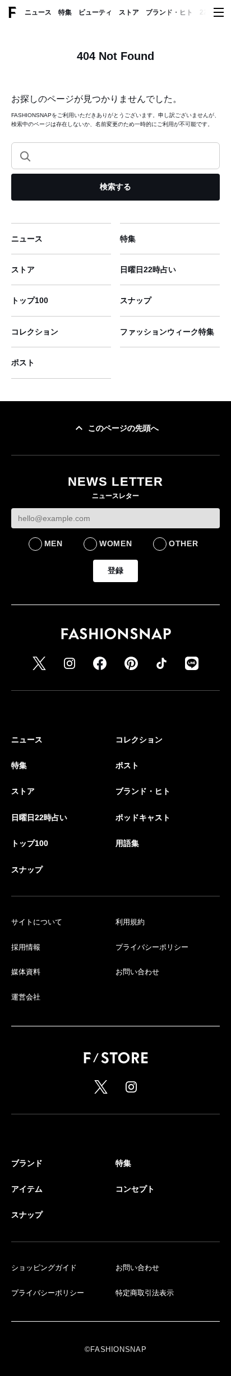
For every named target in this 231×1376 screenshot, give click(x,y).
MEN (53, 543)
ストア (129, 12)
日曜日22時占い (148, 269)
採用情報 (25, 947)
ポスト (23, 362)
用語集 (127, 843)
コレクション (34, 331)
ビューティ (95, 12)
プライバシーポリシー (152, 947)
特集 (65, 12)
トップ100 (29, 300)
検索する (115, 186)
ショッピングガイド (44, 1267)
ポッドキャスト (143, 817)
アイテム (27, 1188)
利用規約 (130, 922)
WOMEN (115, 543)
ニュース (38, 12)
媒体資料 (25, 972)
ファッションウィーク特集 (167, 331)
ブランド (27, 1163)
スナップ (135, 300)
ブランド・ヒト (169, 12)
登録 (115, 570)
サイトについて (36, 922)
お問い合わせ (137, 972)
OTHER (183, 543)
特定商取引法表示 (145, 1293)
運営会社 (25, 997)
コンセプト (135, 1188)
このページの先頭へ (123, 428)
